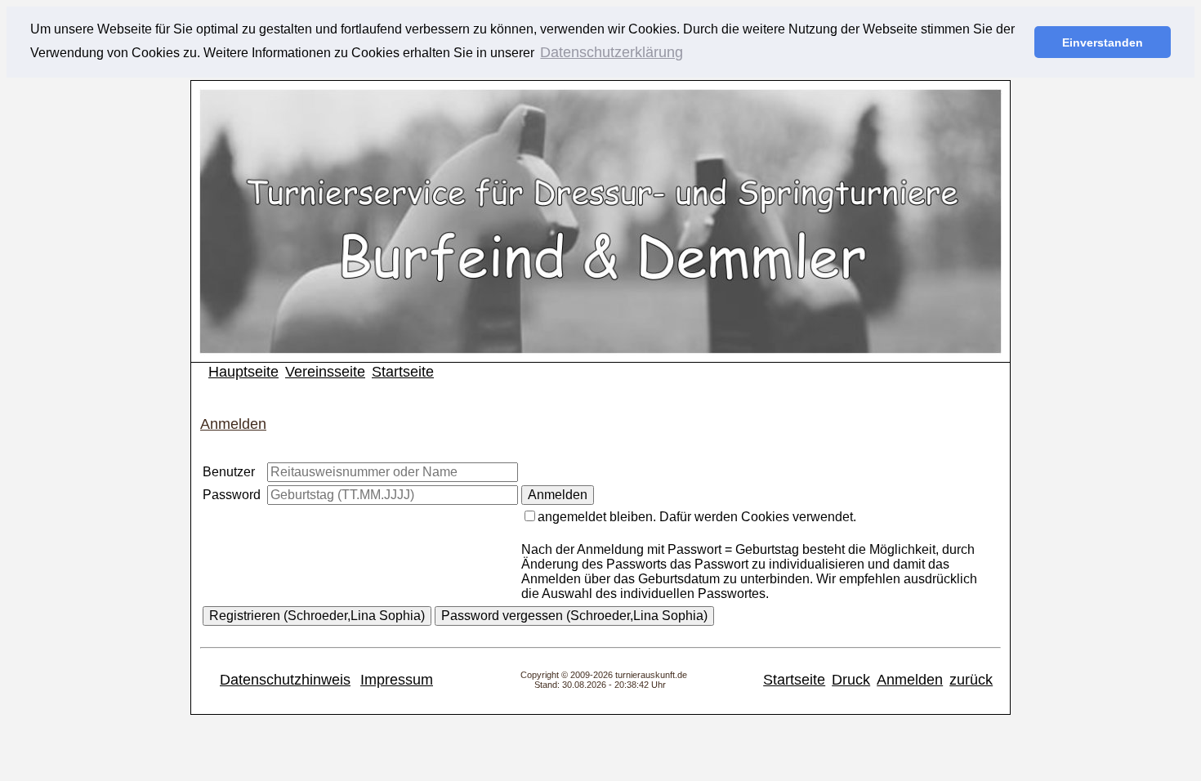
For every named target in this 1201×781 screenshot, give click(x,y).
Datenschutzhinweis (285, 680)
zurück (971, 680)
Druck (851, 680)
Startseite (403, 372)
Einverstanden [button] (1102, 42)
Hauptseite (243, 372)
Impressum (396, 680)
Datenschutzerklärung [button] (611, 52)
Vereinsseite (325, 372)
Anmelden (910, 680)
